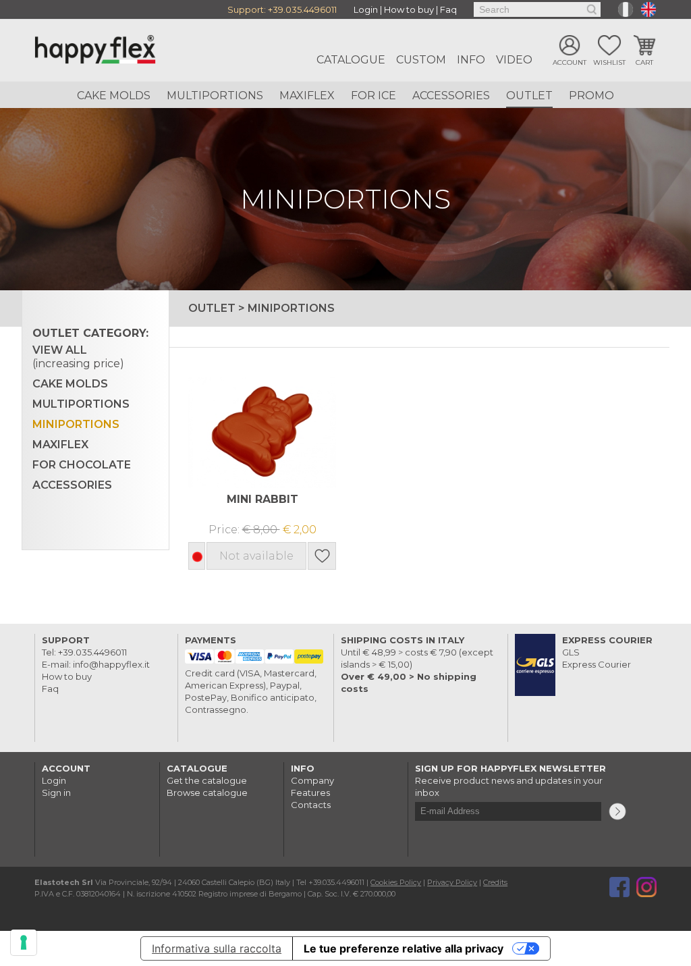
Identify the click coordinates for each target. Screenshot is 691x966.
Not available (256, 555)
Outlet (529, 95)
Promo (591, 95)
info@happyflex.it (111, 664)
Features (310, 792)
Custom (421, 59)
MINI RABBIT (262, 499)
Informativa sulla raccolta (216, 948)
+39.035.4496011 (302, 9)
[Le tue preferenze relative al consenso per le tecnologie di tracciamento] (23, 942)
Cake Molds (113, 95)
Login (366, 9)
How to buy (409, 9)
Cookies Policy (395, 882)
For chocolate (81, 464)
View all (78, 357)
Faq (448, 9)
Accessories (451, 95)
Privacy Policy (452, 882)
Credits (495, 882)
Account (569, 62)
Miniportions (75, 424)
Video (514, 59)
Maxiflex (307, 95)
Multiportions (215, 95)
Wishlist (609, 62)
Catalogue (350, 59)
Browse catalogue (207, 792)
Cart (644, 62)
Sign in (56, 792)
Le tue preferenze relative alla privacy (403, 948)
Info (471, 59)
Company (312, 780)
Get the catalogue (207, 780)
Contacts (311, 804)
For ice (373, 95)
